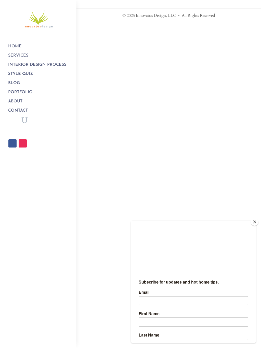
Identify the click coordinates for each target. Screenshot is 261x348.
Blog (14, 83)
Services (18, 55)
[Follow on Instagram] (23, 143)
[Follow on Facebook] (12, 143)
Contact (18, 111)
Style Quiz (20, 74)
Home (15, 46)
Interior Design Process (37, 65)
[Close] (254, 222)
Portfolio (20, 92)
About (15, 101)
